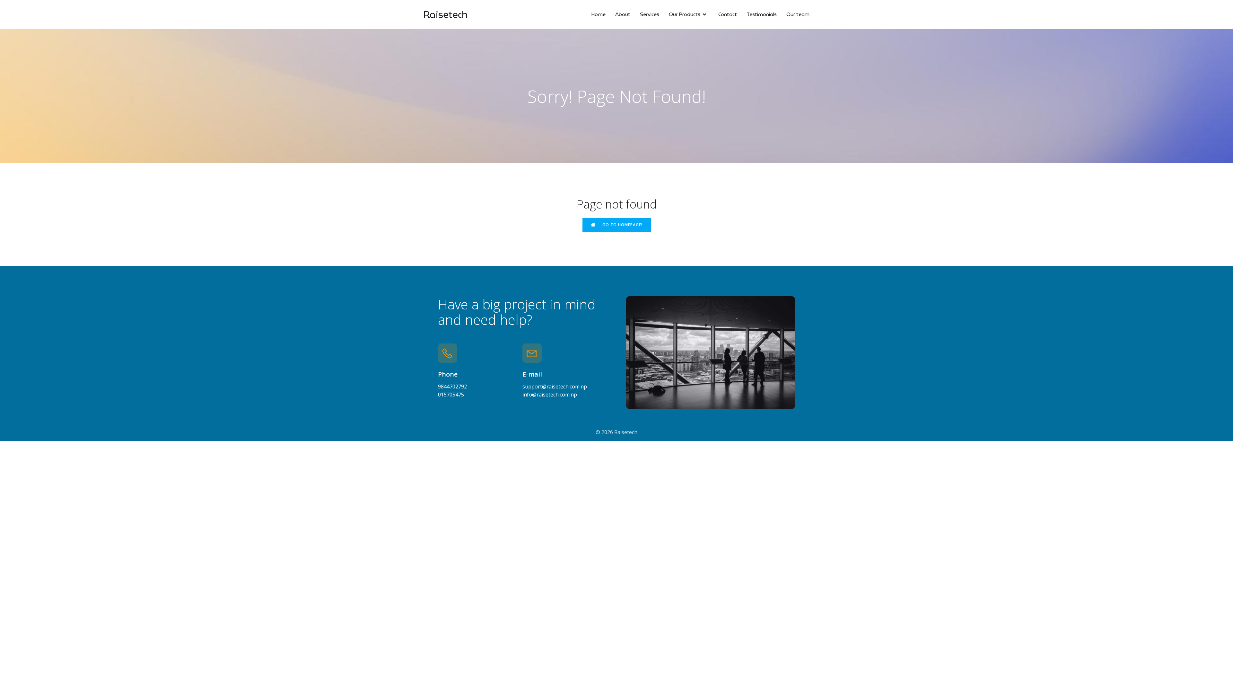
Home (598, 14)
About (622, 14)
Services (649, 14)
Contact (727, 14)
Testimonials (762, 14)
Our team (797, 14)
